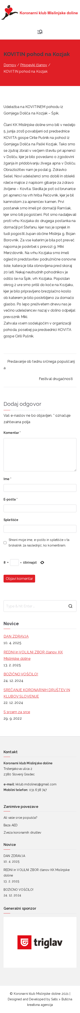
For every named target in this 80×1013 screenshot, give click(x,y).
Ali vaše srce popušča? (21, 817)
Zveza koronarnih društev (22, 832)
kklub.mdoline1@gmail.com (36, 784)
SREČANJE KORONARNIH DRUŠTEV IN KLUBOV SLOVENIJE (37, 693)
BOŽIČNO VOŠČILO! (21, 674)
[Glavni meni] (40, 32)
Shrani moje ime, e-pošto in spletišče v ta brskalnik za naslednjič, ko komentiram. (39, 542)
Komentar (12, 432)
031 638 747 (38, 790)
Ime (7, 479)
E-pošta (11, 499)
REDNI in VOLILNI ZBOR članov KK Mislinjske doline (33, 655)
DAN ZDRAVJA (16, 636)
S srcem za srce (17, 712)
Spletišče (11, 520)
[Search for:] (40, 606)
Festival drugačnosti (56, 379)
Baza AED (11, 825)
